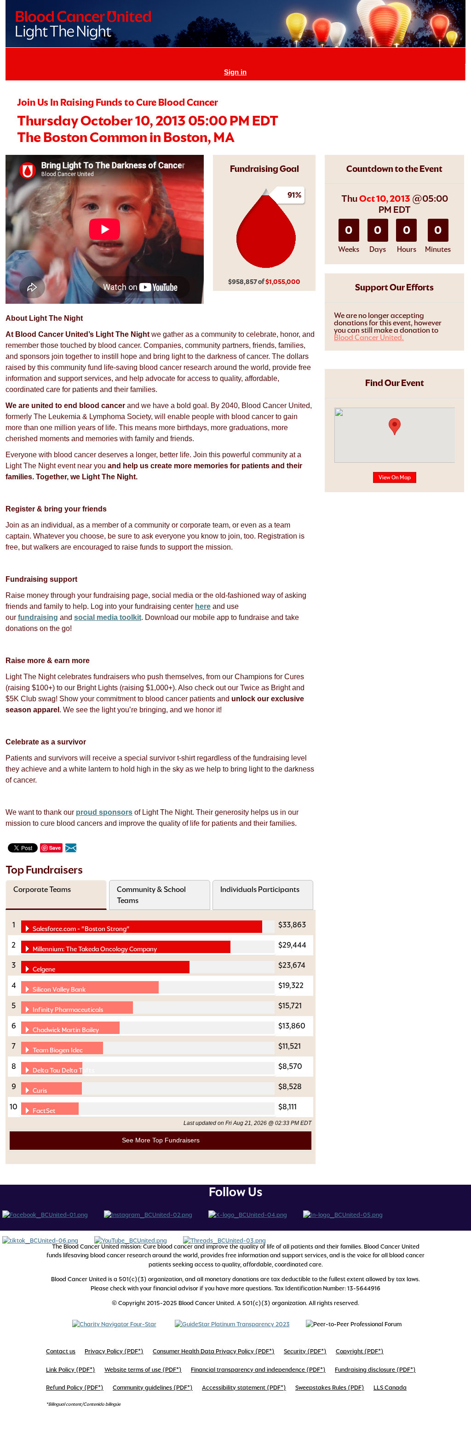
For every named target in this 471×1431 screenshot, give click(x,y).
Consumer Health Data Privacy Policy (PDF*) (214, 1351)
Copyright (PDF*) (360, 1351)
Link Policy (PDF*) (70, 1370)
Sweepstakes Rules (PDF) (329, 1387)
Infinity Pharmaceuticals (68, 1009)
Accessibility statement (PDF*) (244, 1387)
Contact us (60, 1351)
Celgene (44, 969)
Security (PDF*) (305, 1351)
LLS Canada (390, 1387)
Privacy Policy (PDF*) (114, 1351)
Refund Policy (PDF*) (74, 1387)
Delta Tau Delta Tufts (63, 1070)
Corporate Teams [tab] (42, 889)
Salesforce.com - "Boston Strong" (81, 929)
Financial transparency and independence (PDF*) (258, 1370)
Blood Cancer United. (369, 337)
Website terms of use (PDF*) (143, 1370)
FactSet (44, 1111)
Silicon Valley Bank (59, 989)
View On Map (395, 477)
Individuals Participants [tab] (259, 889)
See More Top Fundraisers (161, 1140)
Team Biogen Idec (58, 1050)
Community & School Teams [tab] (151, 895)
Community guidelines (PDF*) (153, 1387)
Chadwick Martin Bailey (66, 1030)
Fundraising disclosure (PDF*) (375, 1370)
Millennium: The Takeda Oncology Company (95, 949)
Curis (40, 1090)
